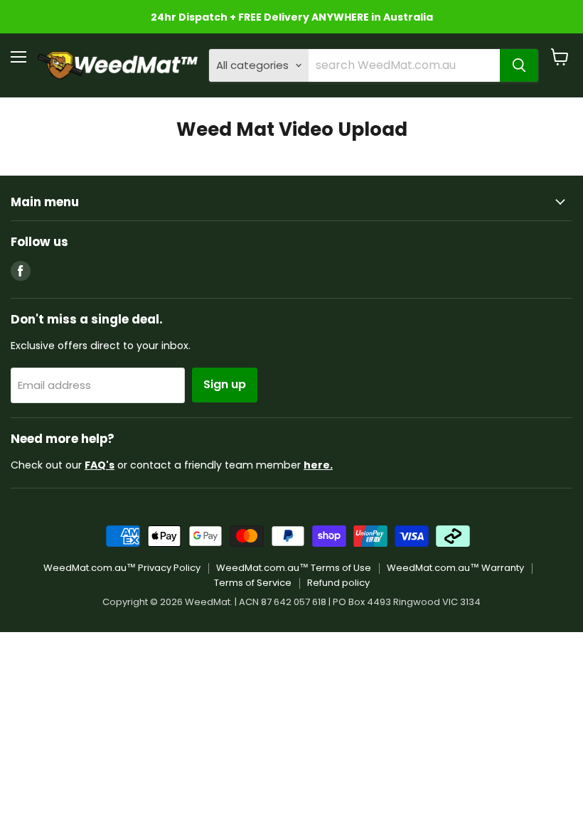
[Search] (519, 65)
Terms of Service (253, 582)
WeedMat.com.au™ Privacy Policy (121, 568)
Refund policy (338, 582)
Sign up (224, 384)
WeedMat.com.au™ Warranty (455, 568)
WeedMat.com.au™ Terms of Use (293, 568)
